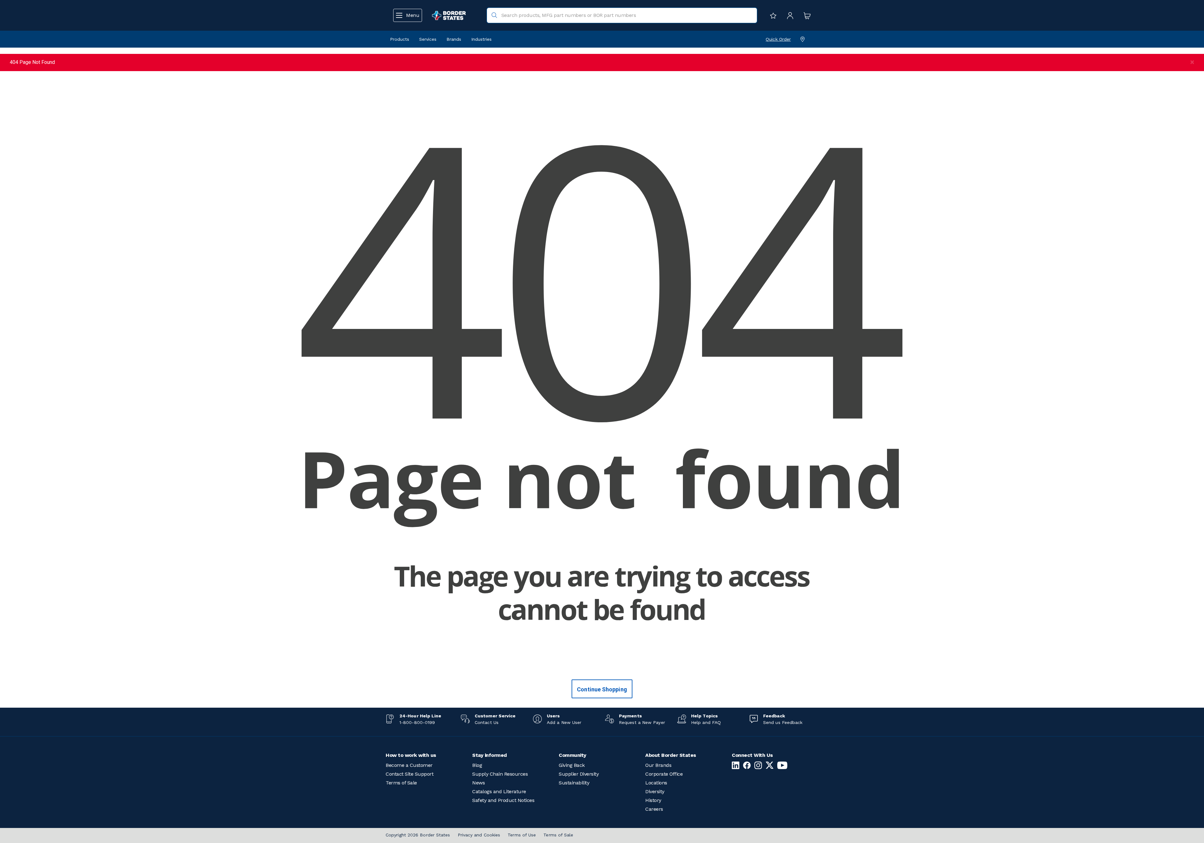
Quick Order (778, 39)
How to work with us (411, 755)
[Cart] (805, 15)
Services (427, 39)
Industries (481, 39)
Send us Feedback (782, 722)
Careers (654, 809)
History (653, 800)
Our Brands (658, 765)
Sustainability (574, 783)
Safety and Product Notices (503, 800)
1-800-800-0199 (417, 722)
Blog (477, 765)
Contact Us (487, 722)
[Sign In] (788, 15)
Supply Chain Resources (500, 774)
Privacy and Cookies (479, 834)
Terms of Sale (401, 783)
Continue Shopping (602, 689)
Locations (656, 783)
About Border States (670, 755)
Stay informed (489, 755)
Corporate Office (664, 774)
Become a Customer (409, 765)
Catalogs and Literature (499, 791)
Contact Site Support (409, 774)
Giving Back (572, 765)
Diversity (654, 791)
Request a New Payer (642, 722)
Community (572, 755)
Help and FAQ (706, 722)
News (478, 783)
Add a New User (564, 722)
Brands (453, 39)
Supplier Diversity (579, 774)
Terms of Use (522, 834)
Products (399, 39)
